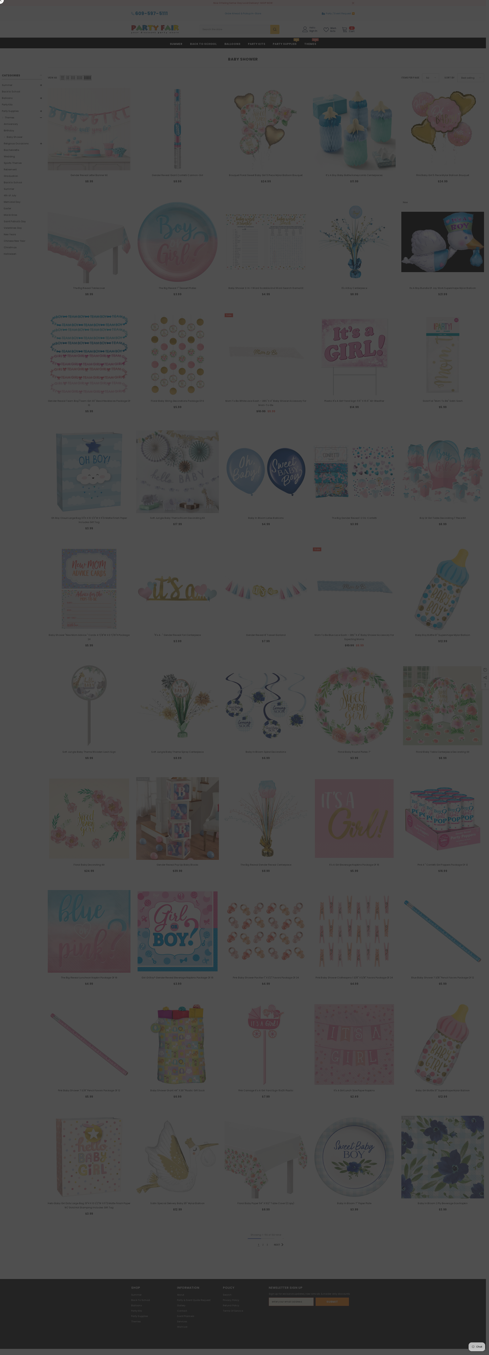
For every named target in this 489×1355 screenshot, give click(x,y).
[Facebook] (285, 697)
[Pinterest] (293, 697)
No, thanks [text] (291, 705)
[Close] (334, 632)
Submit (289, 681)
